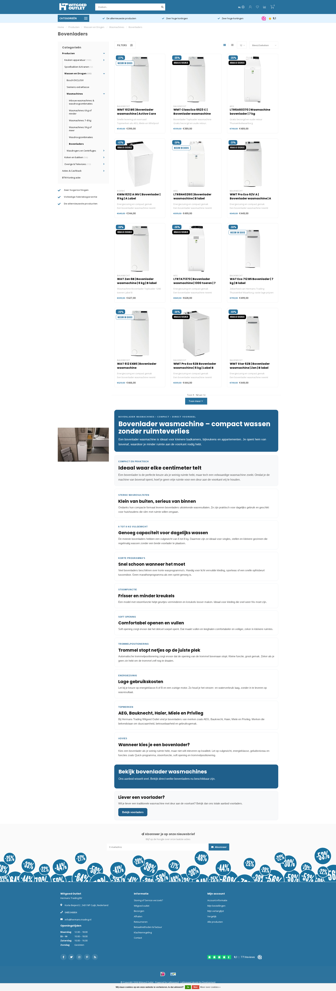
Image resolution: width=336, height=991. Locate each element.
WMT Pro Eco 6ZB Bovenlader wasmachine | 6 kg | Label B (194, 366)
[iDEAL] (162, 974)
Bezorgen (139, 911)
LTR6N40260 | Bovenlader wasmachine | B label (192, 196)
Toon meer (195, 401)
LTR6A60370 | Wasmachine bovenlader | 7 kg (250, 112)
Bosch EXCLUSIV (75, 80)
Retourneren (141, 921)
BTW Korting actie (71, 177)
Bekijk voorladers (133, 812)
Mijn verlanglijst (215, 911)
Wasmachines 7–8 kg (80, 120)
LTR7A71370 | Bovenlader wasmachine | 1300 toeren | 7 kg (194, 283)
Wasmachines (75, 93)
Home (61, 27)
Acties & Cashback (72, 170)
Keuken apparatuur (77, 60)
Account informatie (217, 900)
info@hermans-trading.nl (78, 919)
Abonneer (220, 847)
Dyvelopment (208, 982)
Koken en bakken (76, 157)
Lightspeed (173, 982)
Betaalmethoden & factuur (148, 927)
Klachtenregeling (143, 932)
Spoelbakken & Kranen (78, 66)
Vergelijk (211, 916)
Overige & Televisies (77, 164)
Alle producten (215, 921)
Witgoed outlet (141, 905)
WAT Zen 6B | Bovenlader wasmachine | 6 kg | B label (137, 281)
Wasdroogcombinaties (81, 137)
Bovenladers (76, 143)
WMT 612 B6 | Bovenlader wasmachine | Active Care (136, 112)
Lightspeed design (189, 982)
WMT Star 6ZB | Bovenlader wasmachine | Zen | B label (250, 366)
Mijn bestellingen (216, 905)
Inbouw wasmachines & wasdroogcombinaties (81, 102)
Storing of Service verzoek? (148, 900)
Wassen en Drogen (78, 73)
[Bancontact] (173, 974)
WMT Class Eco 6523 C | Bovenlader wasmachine (192, 112)
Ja (188, 987)
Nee (196, 987)
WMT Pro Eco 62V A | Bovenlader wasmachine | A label (250, 198)
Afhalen (138, 916)
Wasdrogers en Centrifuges (81, 150)
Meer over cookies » (210, 987)
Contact (138, 937)
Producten (68, 53)
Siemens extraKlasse (78, 87)
